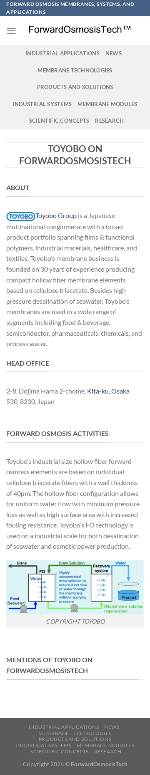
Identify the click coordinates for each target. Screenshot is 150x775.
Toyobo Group (56, 215)
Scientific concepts (59, 120)
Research (109, 120)
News (113, 53)
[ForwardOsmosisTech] (80, 30)
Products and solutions (75, 87)
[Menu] (11, 30)
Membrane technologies (75, 70)
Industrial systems (42, 104)
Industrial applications (62, 53)
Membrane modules (107, 104)
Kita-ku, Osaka (108, 391)
